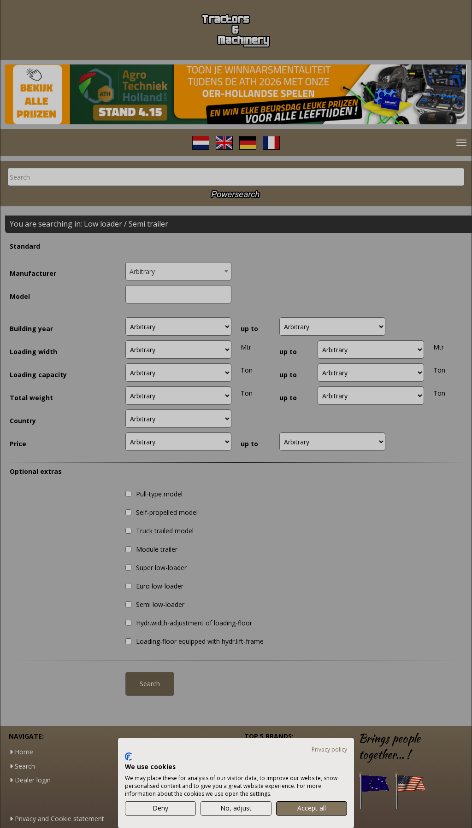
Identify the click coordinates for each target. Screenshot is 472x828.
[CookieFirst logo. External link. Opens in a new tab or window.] (128, 756)
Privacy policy (329, 749)
